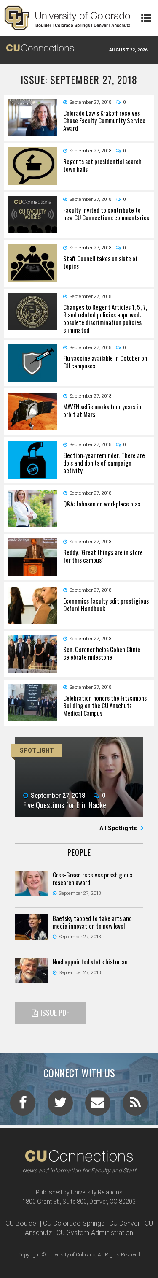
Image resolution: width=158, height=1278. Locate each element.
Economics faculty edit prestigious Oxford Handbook (106, 604)
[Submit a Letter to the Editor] (97, 1105)
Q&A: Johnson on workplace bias (101, 503)
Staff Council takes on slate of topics (100, 262)
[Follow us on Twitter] (60, 1105)
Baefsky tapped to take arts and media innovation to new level (92, 921)
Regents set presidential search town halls (102, 165)
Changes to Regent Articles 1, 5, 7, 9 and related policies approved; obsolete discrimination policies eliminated (105, 318)
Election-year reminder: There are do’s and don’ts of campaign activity (104, 462)
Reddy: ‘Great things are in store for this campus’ (103, 555)
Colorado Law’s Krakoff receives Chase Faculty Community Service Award (104, 120)
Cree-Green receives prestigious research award (92, 878)
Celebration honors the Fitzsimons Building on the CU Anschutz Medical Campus (105, 705)
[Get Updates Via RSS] (135, 1105)
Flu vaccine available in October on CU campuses (105, 361)
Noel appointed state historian (90, 961)
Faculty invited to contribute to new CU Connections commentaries (106, 213)
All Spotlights (118, 828)
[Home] (67, 18)
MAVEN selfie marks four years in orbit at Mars (102, 410)
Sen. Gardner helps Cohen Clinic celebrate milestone (101, 652)
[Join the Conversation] (22, 1105)
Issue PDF (54, 1012)
